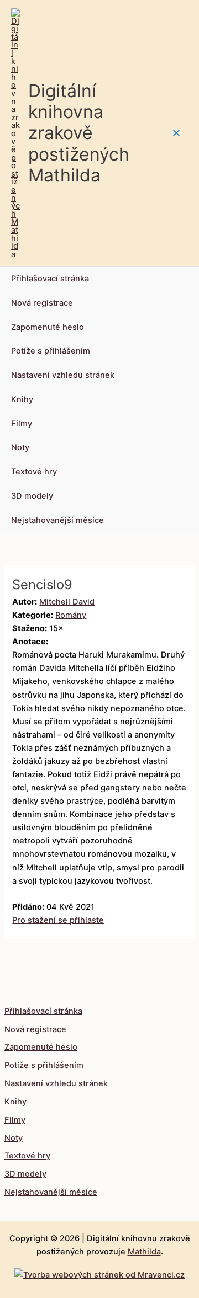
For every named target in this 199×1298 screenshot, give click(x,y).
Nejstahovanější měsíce (57, 520)
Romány (70, 615)
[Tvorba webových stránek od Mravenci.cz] (99, 1272)
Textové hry (34, 472)
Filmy (21, 424)
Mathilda (144, 1252)
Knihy (22, 399)
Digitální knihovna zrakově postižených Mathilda (78, 133)
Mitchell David (67, 602)
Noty (20, 447)
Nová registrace (42, 303)
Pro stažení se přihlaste (58, 920)
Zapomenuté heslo (47, 327)
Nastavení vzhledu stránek (62, 375)
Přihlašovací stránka (50, 279)
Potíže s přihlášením (50, 351)
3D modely (32, 496)
